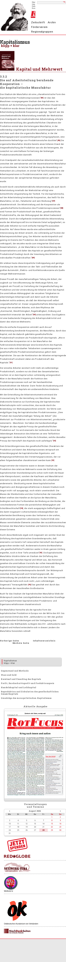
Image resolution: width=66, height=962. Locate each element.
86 (59, 141)
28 (43, 830)
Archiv (52, 22)
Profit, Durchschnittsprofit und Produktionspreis (27, 683)
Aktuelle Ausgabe (35, 706)
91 (11, 363)
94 (22, 508)
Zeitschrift (38, 22)
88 (62, 208)
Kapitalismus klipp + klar (10, 661)
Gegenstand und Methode (15, 670)
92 (54, 441)
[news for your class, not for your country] (17, 856)
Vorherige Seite (9, 641)
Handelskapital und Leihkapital (18, 687)
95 (41, 553)
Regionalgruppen (42, 31)
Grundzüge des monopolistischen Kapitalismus (26, 698)
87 (53, 201)
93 (53, 460)
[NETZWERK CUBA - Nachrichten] (17, 867)
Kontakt (35, 8)
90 (34, 315)
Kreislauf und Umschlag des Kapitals (21, 679)
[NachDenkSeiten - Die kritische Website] (17, 931)
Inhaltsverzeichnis (44, 641)
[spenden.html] (17, 851)
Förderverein (39, 27)
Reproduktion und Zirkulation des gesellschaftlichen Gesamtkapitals (30, 692)
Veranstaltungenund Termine (35, 805)
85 (42, 98)
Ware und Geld (9, 675)
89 (33, 258)
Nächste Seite (21, 643)
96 (29, 585)
